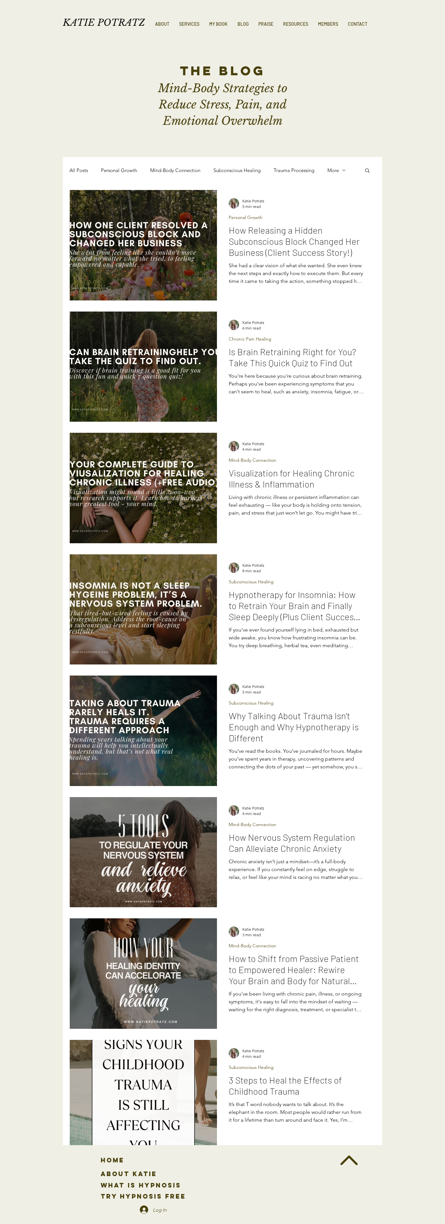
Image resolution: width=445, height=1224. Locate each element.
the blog (222, 71)
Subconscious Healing (237, 170)
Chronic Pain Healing (250, 339)
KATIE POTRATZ (104, 22)
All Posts (78, 170)
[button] (189, 24)
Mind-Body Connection (175, 170)
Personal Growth (119, 170)
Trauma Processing (294, 170)
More (333, 170)
